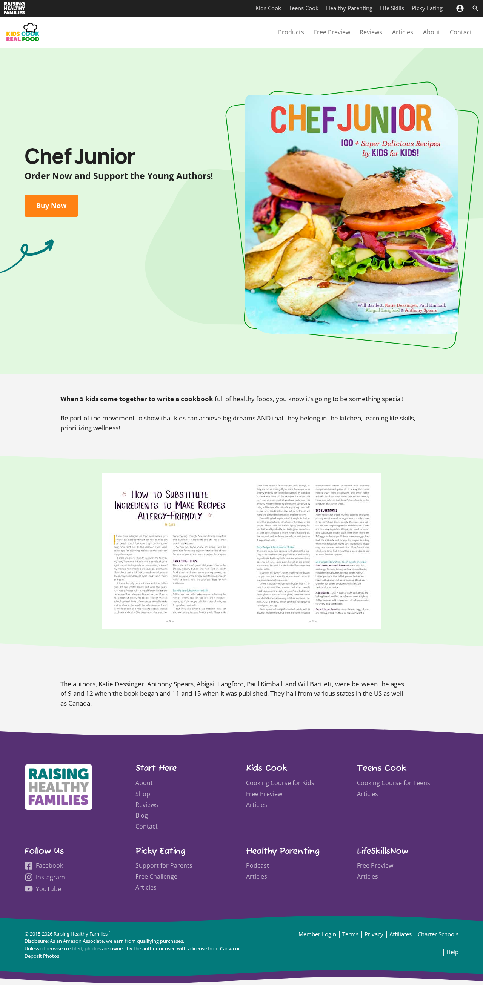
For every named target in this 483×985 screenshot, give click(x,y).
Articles (402, 32)
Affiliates (400, 934)
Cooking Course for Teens (393, 783)
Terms (350, 934)
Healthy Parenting (349, 8)
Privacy (374, 934)
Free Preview (332, 32)
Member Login (317, 934)
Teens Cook (303, 8)
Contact (461, 32)
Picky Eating (427, 8)
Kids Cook (268, 8)
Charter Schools (438, 934)
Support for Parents (163, 865)
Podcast (257, 865)
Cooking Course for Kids (280, 783)
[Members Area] (460, 8)
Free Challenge (156, 876)
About (431, 32)
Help (452, 952)
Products (291, 32)
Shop (142, 794)
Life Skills (392, 8)
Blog (141, 815)
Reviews (371, 32)
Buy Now (51, 205)
